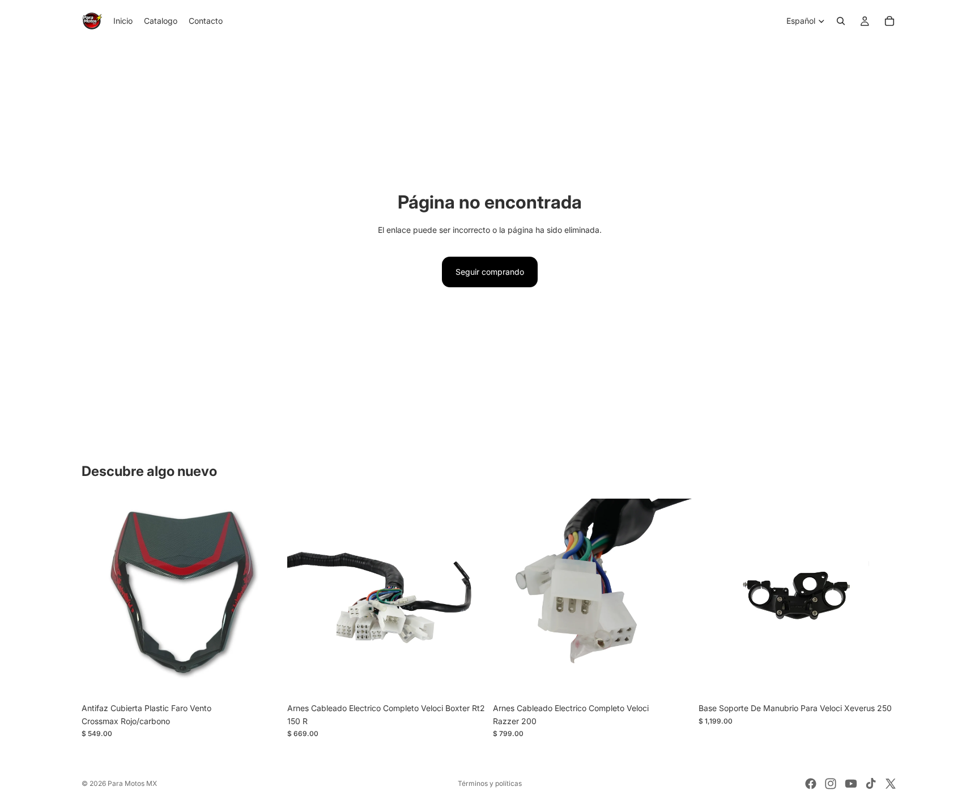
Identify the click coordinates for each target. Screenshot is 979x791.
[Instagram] (830, 783)
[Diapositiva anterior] (99, 598)
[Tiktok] (871, 783)
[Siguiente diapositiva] (263, 598)
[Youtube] (851, 783)
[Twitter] (890, 783)
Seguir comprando (490, 272)
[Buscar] (840, 20)
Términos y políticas (490, 783)
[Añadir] (263, 680)
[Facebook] (811, 783)
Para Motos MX (132, 783)
